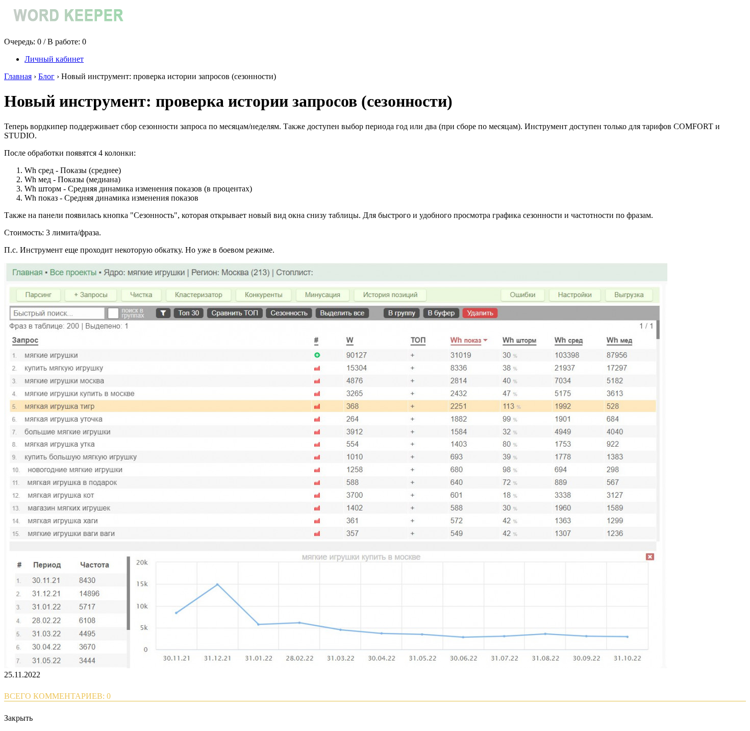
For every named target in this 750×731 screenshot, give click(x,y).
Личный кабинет (54, 59)
